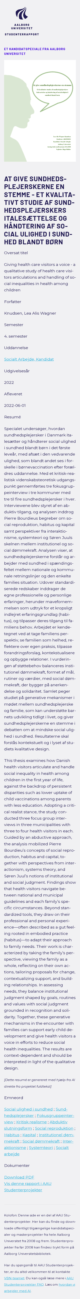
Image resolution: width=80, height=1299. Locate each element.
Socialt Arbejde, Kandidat (29, 359)
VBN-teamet (14, 1278)
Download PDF (19, 1177)
